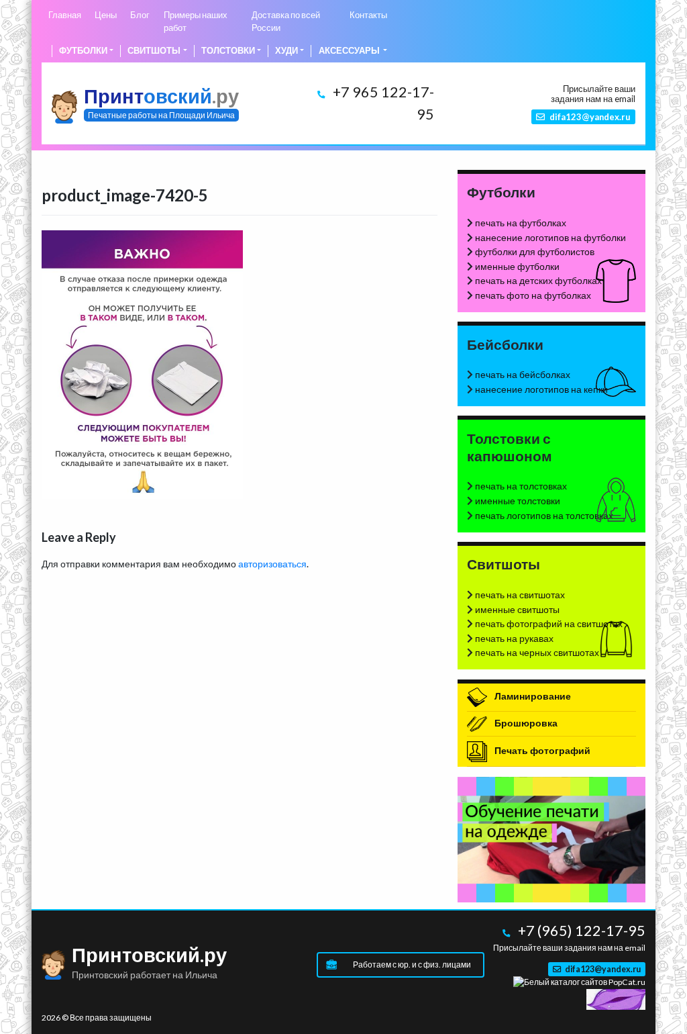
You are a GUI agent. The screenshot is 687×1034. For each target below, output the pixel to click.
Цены (106, 15)
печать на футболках (520, 222)
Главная (64, 15)
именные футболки (517, 266)
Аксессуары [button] (350, 51)
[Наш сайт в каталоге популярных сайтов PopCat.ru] (579, 982)
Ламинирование (531, 696)
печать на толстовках (521, 485)
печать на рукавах (514, 638)
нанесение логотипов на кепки (541, 389)
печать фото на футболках (533, 295)
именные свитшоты (517, 609)
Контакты (368, 15)
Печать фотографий (541, 750)
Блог (140, 15)
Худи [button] (286, 51)
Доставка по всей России (286, 21)
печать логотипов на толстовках (544, 515)
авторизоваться (272, 563)
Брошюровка (525, 722)
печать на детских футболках (538, 280)
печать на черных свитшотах (537, 652)
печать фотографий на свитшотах (549, 623)
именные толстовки (517, 500)
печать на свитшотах (520, 594)
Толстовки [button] (228, 51)
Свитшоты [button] (153, 51)
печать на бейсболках (522, 374)
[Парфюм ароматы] (615, 998)
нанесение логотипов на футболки (550, 237)
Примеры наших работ (195, 21)
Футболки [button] (83, 51)
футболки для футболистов (534, 251)
